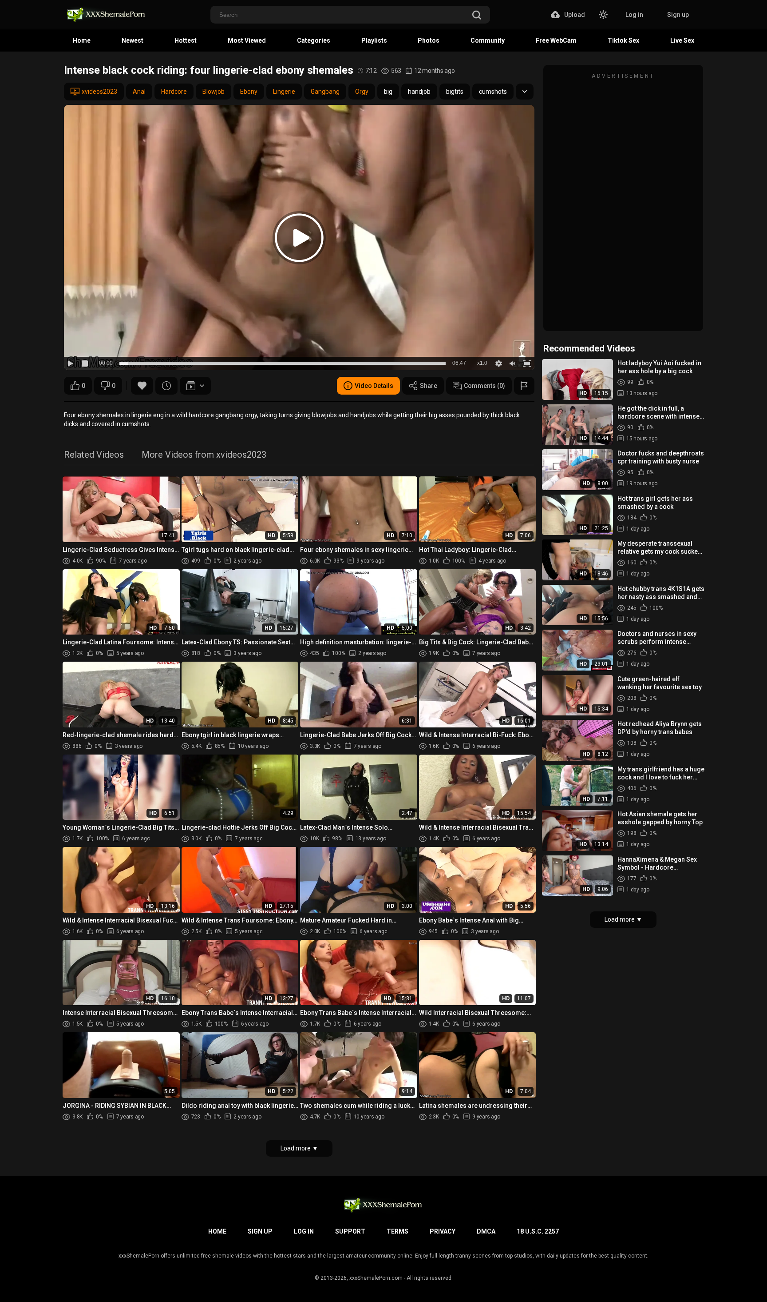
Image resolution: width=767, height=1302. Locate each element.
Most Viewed (247, 40)
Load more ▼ (299, 1148)
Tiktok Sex (623, 40)
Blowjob (213, 91)
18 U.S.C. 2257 (538, 1231)
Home (82, 40)
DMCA (486, 1231)
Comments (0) (484, 385)
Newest (132, 40)
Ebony (248, 91)
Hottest (185, 40)
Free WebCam (556, 40)
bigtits (454, 91)
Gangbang (325, 91)
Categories (313, 40)
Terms (397, 1231)
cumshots (493, 91)
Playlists (374, 40)
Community (487, 40)
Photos (428, 40)
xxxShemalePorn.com (376, 1278)
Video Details (374, 385)
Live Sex (682, 40)
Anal (139, 91)
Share (428, 385)
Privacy (442, 1231)
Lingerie (284, 91)
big (388, 91)
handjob (419, 91)
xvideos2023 (99, 91)
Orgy (361, 91)
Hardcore (174, 91)
